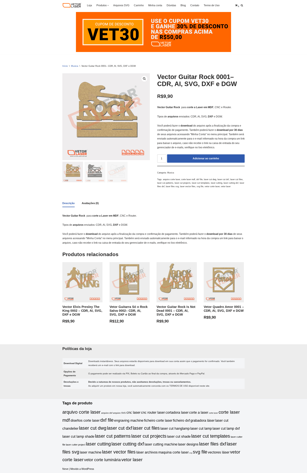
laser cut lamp (201, 428)
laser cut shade (179, 436)
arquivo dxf (106, 413)
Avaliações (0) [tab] (90, 203)
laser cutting (216, 183)
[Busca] (242, 5)
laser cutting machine (161, 444)
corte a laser (198, 412)
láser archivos (147, 452)
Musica (74, 66)
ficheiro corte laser (158, 420)
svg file (200, 186)
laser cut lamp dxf (226, 428)
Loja (89, 5)
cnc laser (133, 412)
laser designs (188, 444)
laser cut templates (201, 183)
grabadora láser (202, 420)
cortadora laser (177, 412)
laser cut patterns (165, 183)
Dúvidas (171, 5)
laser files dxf (212, 443)
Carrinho (139, 5)
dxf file (199, 179)
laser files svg (172, 186)
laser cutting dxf (231, 183)
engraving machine (128, 420)
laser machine (90, 452)
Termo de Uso (212, 5)
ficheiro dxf (181, 420)
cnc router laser (153, 412)
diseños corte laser (85, 420)
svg (190, 453)
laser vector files (187, 186)
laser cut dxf (223, 179)
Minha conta (155, 5)
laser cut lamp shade (78, 436)
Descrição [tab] (68, 203)
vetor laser (226, 186)
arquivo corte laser (171, 179)
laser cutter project (75, 444)
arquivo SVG (119, 413)
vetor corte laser (212, 186)
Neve (65, 469)
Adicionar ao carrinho (206, 158)
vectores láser (218, 452)
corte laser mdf (188, 179)
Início (65, 66)
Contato (194, 5)
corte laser (213, 413)
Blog (183, 5)
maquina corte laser (173, 452)
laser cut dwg (210, 179)
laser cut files (236, 179)
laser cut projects (183, 183)
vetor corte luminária (102, 459)
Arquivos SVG (121, 5)
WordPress (87, 469)
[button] (108, 5)
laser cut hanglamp (175, 428)
